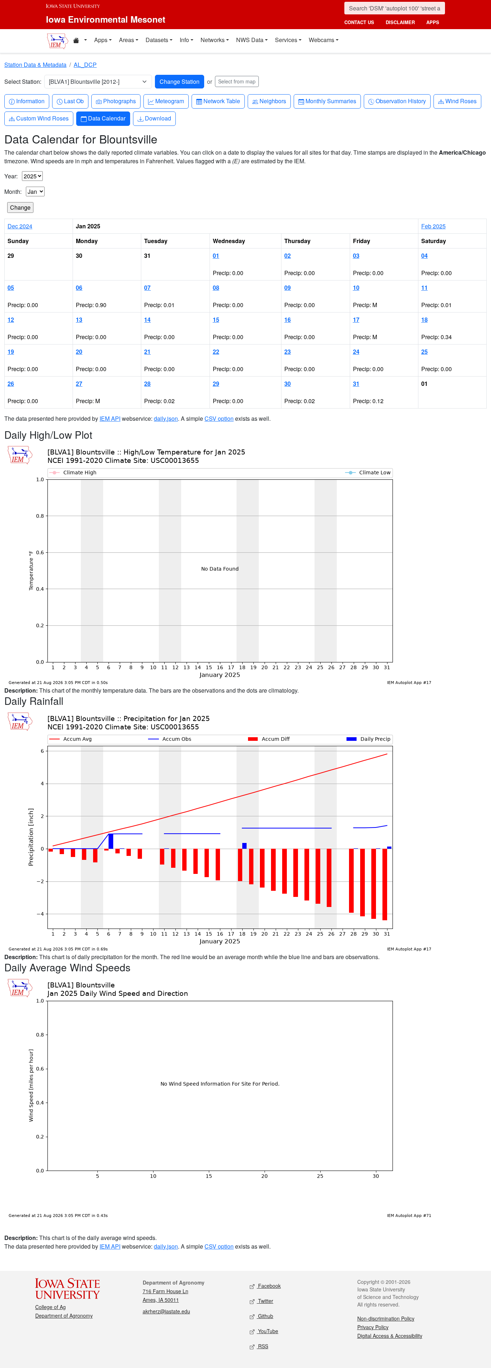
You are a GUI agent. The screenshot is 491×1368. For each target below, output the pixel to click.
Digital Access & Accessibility (389, 1335)
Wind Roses (461, 100)
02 (287, 255)
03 (356, 255)
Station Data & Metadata (35, 64)
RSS (262, 1346)
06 (79, 287)
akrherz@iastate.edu (166, 1311)
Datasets (157, 40)
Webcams (321, 40)
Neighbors (272, 100)
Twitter (265, 1300)
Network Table (221, 100)
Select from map (237, 81)
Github (265, 1315)
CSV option (219, 418)
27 (79, 383)
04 (424, 255)
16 (287, 319)
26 (11, 383)
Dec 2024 (20, 226)
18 (424, 319)
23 (287, 351)
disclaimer (400, 22)
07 (147, 287)
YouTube (267, 1331)
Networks (213, 40)
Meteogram (169, 100)
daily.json (166, 418)
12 (11, 319)
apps (432, 22)
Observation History (400, 100)
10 (356, 287)
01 (216, 255)
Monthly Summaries (330, 100)
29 (216, 383)
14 (147, 319)
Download (157, 118)
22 (216, 351)
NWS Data (249, 40)
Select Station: (22, 81)
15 (216, 319)
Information (30, 100)
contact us (359, 22)
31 (356, 383)
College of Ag (50, 1306)
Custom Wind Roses (42, 118)
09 (287, 287)
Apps (100, 40)
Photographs (119, 100)
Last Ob (74, 100)
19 (11, 351)
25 (424, 351)
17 (356, 319)
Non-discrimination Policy (385, 1318)
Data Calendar (106, 118)
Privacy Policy (373, 1327)
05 (11, 287)
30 (287, 383)
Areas (126, 40)
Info (184, 40)
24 (356, 351)
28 (147, 383)
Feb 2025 (433, 226)
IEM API (110, 418)
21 (147, 351)
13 (79, 319)
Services (286, 40)
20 (79, 351)
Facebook (269, 1285)
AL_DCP (85, 64)
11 (424, 287)
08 (216, 287)
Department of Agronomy (64, 1315)
